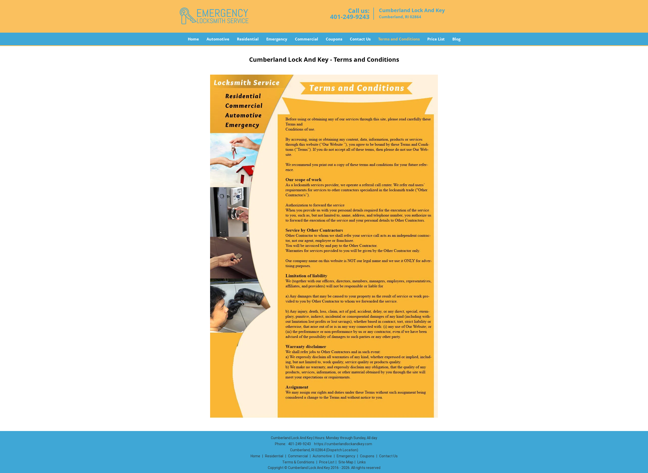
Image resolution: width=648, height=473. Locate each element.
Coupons (334, 38)
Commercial (306, 38)
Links (361, 462)
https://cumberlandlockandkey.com (343, 444)
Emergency (276, 38)
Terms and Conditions (399, 38)
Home (193, 38)
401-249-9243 (350, 16)
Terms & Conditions (298, 462)
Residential (248, 38)
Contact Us (360, 38)
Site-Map (345, 462)
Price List (436, 38)
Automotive (218, 38)
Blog (456, 38)
